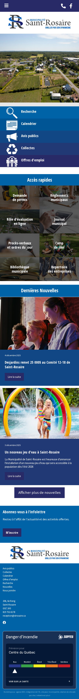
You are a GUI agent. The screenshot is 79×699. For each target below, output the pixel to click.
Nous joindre (9, 590)
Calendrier (28, 123)
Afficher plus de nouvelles (39, 492)
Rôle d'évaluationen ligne (20, 221)
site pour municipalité (50, 692)
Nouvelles (7, 586)
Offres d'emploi (32, 160)
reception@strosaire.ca (14, 615)
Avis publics (29, 135)
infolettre (40, 695)
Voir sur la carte (18, 681)
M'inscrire (12, 533)
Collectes (28, 147)
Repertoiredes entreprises (59, 269)
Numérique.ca (9, 692)
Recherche (28, 111)
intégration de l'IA (33, 692)
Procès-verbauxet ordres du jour (20, 245)
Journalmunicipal (59, 221)
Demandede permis (19, 197)
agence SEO (20, 692)
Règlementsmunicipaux (59, 197)
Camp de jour (59, 245)
